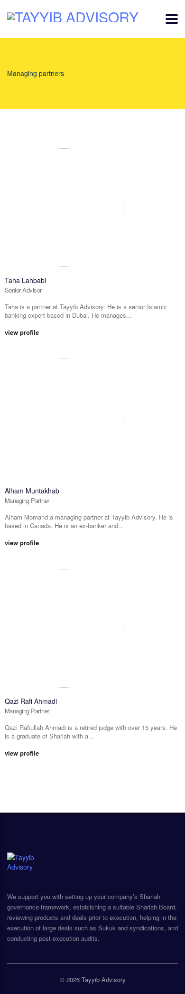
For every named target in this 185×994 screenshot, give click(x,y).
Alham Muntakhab (32, 490)
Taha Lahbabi (25, 280)
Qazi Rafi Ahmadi (31, 701)
